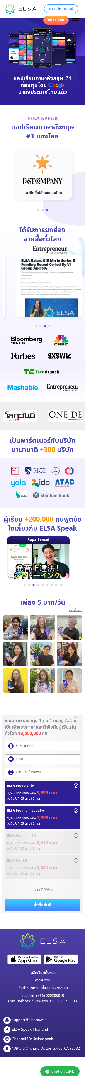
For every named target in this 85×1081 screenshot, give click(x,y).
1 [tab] (38, 210)
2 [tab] (42, 210)
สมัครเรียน (56, 20)
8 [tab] (56, 585)
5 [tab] (42, 585)
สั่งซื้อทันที (42, 905)
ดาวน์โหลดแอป (61, 9)
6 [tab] (47, 585)
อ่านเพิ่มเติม (75, 610)
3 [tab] (47, 210)
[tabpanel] (42, 175)
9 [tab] (61, 585)
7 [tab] (52, 585)
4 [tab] (49, 326)
